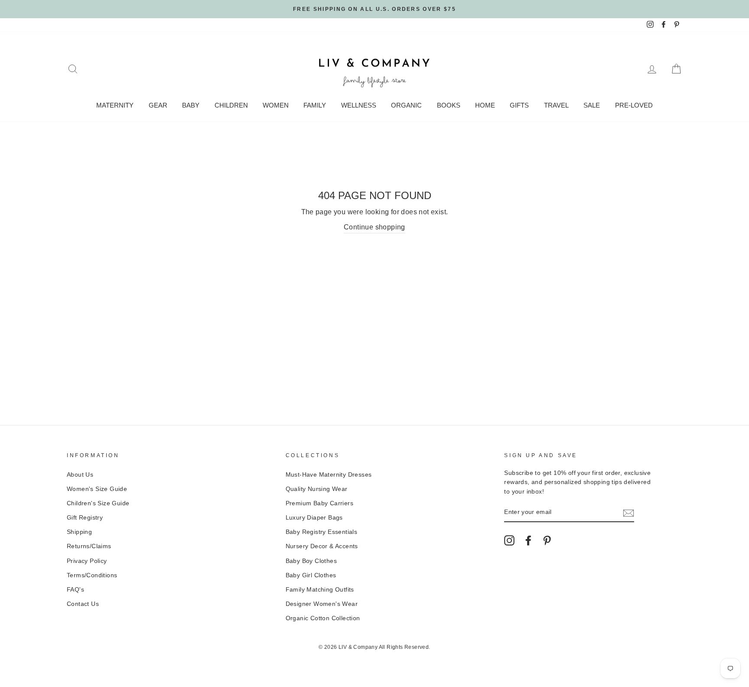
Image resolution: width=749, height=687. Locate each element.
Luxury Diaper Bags (314, 517)
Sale (591, 105)
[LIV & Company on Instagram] (509, 540)
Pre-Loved (634, 105)
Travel (556, 105)
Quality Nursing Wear (317, 489)
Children (231, 105)
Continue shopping (374, 227)
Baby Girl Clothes (311, 575)
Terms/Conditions (92, 575)
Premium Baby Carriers (319, 503)
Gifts (519, 105)
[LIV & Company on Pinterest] (547, 540)
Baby (190, 105)
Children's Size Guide (98, 503)
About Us (80, 474)
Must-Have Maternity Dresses (329, 474)
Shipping (79, 532)
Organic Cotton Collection (323, 618)
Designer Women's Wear (322, 604)
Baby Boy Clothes (311, 561)
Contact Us (83, 604)
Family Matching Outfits (320, 589)
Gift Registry (85, 517)
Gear (158, 105)
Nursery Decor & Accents (322, 546)
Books (448, 105)
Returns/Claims (89, 546)
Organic (406, 105)
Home (485, 105)
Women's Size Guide (97, 489)
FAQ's (75, 589)
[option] (374, 9)
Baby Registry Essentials (322, 532)
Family (314, 105)
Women (276, 105)
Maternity (115, 105)
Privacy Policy (87, 561)
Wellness (358, 105)
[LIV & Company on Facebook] (528, 540)
